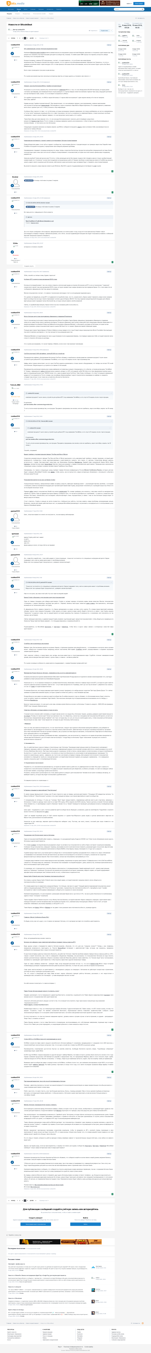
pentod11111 (15, 511)
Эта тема (136, 9)
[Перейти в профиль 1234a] (16, 249)
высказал (107, 995)
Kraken (37, 907)
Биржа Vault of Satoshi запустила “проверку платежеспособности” (44, 876)
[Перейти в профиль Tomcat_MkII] (16, 391)
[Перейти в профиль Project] (133, 41)
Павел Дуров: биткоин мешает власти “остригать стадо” (41, 991)
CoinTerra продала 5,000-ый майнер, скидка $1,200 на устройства (44, 353)
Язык (59, 1346)
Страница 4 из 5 (43, 38)
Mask (97, 1300)
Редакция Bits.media (117, 1336)
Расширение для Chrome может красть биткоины (39, 835)
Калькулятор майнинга (13, 1338)
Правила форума (47, 1332)
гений (33, 686)
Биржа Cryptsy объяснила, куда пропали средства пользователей (44, 597)
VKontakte (80, 1336)
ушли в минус (90, 603)
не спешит (27, 716)
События (32, 9)
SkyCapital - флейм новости (16, 1264)
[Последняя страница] (36, 38)
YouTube (79, 1340)
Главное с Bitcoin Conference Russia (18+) (36, 917)
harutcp (98, 1289)
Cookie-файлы (89, 1346)
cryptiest (33, 845)
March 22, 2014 (35, 223)
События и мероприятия (118, 1340)
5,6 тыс (16, 400)
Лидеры (51, 13)
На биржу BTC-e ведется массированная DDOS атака (40, 279)
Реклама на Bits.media (118, 1334)
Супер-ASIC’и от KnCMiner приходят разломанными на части (42, 1039)
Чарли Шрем (48, 464)
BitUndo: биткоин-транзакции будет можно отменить (40, 1104)
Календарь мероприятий (14, 1336)
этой (94, 166)
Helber (97, 1277)
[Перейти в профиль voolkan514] (10, 30)
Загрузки (41, 9)
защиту (80, 127)
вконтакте (48, 626)
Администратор (116, 1332)
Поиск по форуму (47, 1336)
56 (16, 526)
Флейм (21, 1270)
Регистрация (139, 3)
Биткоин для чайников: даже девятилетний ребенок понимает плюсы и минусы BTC (50, 942)
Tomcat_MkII (15, 385)
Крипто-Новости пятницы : (16, 1309)
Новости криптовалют (32, 31)
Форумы (9, 13)
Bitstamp (47, 907)
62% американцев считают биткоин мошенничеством (40, 48)
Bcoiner (15, 177)
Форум (19, 9)
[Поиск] (142, 9)
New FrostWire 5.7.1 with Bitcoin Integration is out (40, 221)
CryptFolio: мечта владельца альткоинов (36, 643)
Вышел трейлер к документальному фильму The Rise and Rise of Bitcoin (46, 454)
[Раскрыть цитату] (26, 202)
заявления (62, 89)
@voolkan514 (29, 180)
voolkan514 (21, 29)
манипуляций (45, 105)
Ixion (138, 35)
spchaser (15, 534)
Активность (50, 9)
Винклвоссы (78, 462)
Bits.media (11, 9)
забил (31, 491)
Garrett (125, 40)
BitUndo (59, 1110)
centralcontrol (63, 491)
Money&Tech (62, 948)
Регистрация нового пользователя (36, 1224)
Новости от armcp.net (14, 1287)
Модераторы (26, 13)
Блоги (25, 9)
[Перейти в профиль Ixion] (133, 36)
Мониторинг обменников (14, 1334)
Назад (13, 38)
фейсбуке (65, 626)
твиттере (57, 626)
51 (16, 192)
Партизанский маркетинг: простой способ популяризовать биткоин (44, 1081)
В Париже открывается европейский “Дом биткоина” (40, 790)
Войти (129, 3)
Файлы (44, 1338)
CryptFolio (79, 649)
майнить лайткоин (38, 1064)
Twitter (79, 1332)
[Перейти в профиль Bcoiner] (16, 183)
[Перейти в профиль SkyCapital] (93, 1267)
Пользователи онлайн (39, 13)
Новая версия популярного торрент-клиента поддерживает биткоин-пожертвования (50, 140)
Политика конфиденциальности (73, 1346)
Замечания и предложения (50, 1340)
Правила (58, 9)
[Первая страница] (9, 38)
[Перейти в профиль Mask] (93, 1301)
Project (139, 40)
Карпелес (27, 464)
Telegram (79, 1338)
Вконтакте (88, 1146)
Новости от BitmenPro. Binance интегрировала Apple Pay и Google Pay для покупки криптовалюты (37, 1275)
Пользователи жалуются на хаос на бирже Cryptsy (39, 479)
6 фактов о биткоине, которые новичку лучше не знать (41, 710)
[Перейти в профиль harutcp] (93, 1290)
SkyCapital (99, 1266)
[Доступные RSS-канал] (142, 1323)
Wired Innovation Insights (37, 52)
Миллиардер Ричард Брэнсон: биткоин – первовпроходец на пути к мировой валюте (50, 673)
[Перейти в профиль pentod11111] (16, 517)
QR (88, 1350)
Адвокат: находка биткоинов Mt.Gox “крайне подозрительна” (43, 86)
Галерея (17, 13)
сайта (42, 371)
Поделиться (93, 30)
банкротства (35, 121)
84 (16, 258)
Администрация (47, 1334)
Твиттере (95, 1146)
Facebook (79, 1334)
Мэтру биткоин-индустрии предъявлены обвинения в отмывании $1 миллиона (48, 316)
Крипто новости (11, 1332)
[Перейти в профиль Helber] (93, 1278)
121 (16, 60)
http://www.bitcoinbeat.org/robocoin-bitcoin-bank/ (49, 1185)
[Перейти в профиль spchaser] (16, 540)
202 (16, 549)
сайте (46, 811)
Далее (32, 38)
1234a (15, 243)
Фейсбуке (103, 1146)
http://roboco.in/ (35, 1187)
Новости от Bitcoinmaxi (15, 1298)
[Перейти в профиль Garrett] (119, 41)
